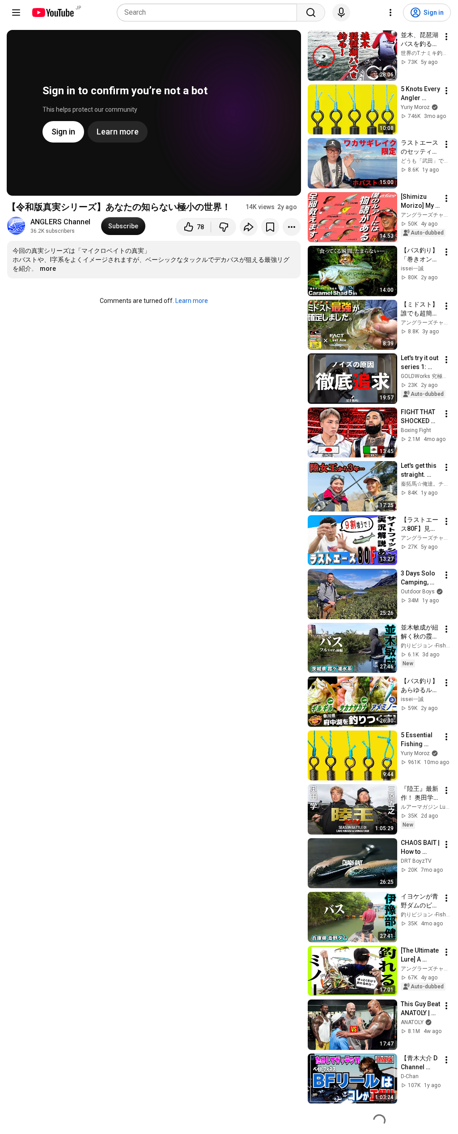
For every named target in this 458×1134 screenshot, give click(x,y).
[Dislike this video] (223, 227)
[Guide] (16, 12)
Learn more (191, 300)
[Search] (311, 12)
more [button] (48, 268)
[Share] (249, 227)
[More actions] (292, 227)
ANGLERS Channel (60, 222)
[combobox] (209, 12)
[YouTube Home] (52, 12)
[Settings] (390, 12)
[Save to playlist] (270, 227)
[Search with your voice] (341, 12)
